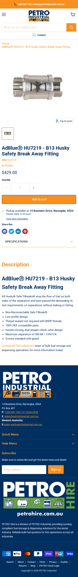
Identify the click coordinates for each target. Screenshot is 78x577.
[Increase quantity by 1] (33, 187)
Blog (33, 565)
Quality (64, 562)
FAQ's (42, 562)
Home (5, 43)
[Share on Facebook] (4, 231)
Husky (9, 165)
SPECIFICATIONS (16, 241)
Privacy (53, 562)
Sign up (56, 469)
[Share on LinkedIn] (18, 231)
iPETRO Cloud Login (49, 565)
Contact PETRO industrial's (18, 345)
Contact (32, 562)
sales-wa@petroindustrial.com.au (23, 424)
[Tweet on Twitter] (11, 231)
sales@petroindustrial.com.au (21, 416)
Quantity (6, 180)
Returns (23, 565)
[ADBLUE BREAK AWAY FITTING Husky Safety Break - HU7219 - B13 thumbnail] (8, 133)
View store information (17, 219)
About (21, 562)
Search (10, 562)
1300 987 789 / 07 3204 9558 (21, 412)
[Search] (71, 27)
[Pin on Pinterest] (25, 231)
